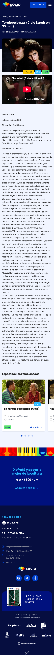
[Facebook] (35, 578)
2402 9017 (10, 562)
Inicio (4, 16)
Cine (25, 16)
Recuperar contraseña (17, 537)
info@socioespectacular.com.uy (19, 547)
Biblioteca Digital (13, 533)
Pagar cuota (10, 528)
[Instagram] (19, 578)
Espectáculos (15, 16)
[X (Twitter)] (27, 578)
